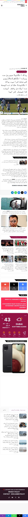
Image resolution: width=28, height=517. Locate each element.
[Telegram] (12, 192)
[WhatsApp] (15, 192)
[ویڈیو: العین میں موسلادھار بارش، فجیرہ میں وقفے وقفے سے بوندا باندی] (23, 442)
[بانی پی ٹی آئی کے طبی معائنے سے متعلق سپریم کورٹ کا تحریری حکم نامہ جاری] (23, 162)
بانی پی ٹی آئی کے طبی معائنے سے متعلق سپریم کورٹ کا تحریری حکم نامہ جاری (9, 162)
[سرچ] (26, 5)
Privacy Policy (14, 492)
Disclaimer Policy (18, 494)
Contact (6, 494)
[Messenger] (19, 192)
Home (23, 68)
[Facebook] (25, 192)
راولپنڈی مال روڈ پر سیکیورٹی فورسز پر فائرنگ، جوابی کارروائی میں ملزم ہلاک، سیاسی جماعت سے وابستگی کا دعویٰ (7, 266)
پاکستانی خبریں (14, 68)
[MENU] (1, 5)
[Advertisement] (14, 23)
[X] (22, 192)
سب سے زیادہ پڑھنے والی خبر (18, 410)
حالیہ (4, 410)
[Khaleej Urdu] (19, 5)
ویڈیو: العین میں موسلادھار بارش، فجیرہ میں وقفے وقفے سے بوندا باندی (10, 442)
